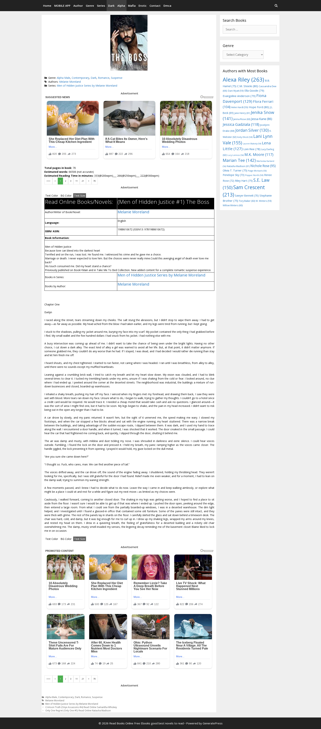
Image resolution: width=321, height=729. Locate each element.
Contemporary (80, 78)
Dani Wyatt (236, 90)
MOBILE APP (62, 5)
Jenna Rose (241, 119)
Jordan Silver (252, 130)
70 (94, 181)
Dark (111, 5)
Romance (103, 78)
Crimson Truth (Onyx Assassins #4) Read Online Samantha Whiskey (81, 707)
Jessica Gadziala (241, 124)
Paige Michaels (257, 170)
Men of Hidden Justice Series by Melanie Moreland (87, 85)
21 (83, 181)
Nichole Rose (263, 166)
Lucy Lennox (235, 155)
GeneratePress (213, 723)
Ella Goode (254, 90)
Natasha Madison (238, 166)
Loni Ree (251, 149)
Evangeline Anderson (239, 96)
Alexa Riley (243, 79)
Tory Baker (247, 200)
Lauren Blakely (252, 143)
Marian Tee (239, 160)
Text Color (51, 195)
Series (101, 5)
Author (78, 5)
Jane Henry (242, 113)
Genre (90, 5)
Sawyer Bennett (247, 195)
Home (47, 5)
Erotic (143, 5)
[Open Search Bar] (276, 5)
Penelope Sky (233, 175)
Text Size (79, 195)
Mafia (132, 5)
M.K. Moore (258, 154)
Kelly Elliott (245, 137)
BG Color (66, 195)
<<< (48, 181)
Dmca (167, 5)
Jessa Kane (261, 119)
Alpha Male (63, 78)
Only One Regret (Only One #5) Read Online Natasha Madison (78, 710)
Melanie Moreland (70, 81)
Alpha (121, 5)
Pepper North (254, 175)
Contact (155, 5)
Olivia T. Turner (235, 170)
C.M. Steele (247, 86)
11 (76, 181)
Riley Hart (244, 180)
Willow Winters (233, 205)
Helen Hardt (239, 107)
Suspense (116, 78)
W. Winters (264, 200)
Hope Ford (259, 107)
